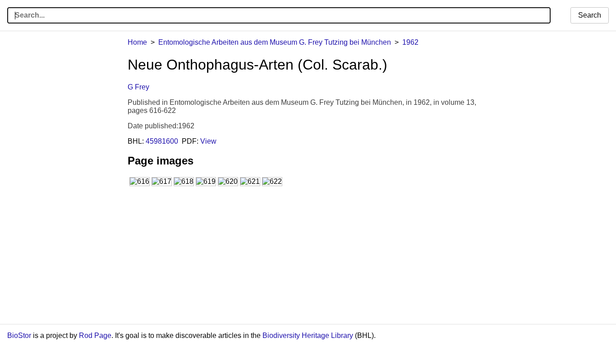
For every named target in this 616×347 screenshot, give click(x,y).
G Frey (138, 87)
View (208, 141)
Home (137, 42)
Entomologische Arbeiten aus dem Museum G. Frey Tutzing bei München (274, 42)
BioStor (19, 335)
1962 (410, 42)
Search (589, 15)
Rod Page (95, 335)
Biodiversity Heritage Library (307, 335)
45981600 (162, 141)
